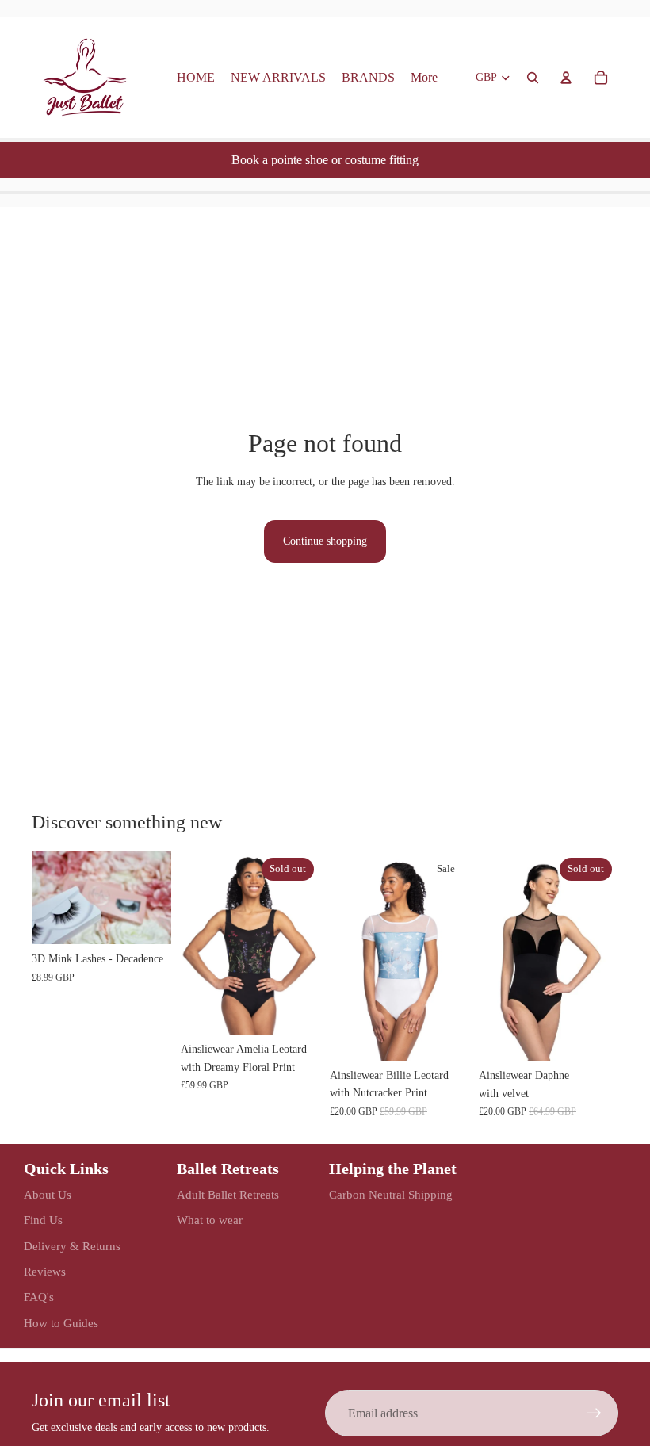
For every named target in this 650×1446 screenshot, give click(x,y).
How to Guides (61, 1323)
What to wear (210, 1220)
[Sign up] (594, 1413)
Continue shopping (325, 541)
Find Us (43, 1220)
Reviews (45, 1271)
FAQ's (39, 1297)
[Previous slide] (44, 897)
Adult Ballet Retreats (228, 1194)
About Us (47, 1194)
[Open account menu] (566, 77)
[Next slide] (159, 897)
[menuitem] (424, 77)
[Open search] (532, 77)
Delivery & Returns (72, 1246)
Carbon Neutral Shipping (391, 1194)
